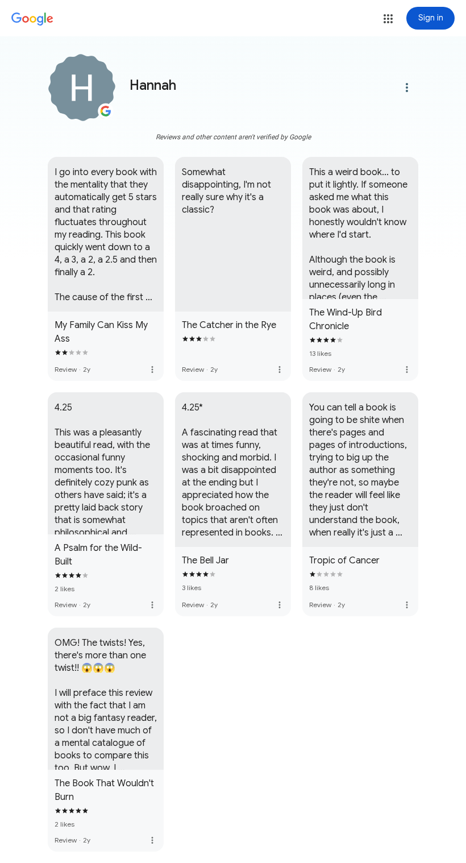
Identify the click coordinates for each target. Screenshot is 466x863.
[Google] (32, 19)
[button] (388, 18)
